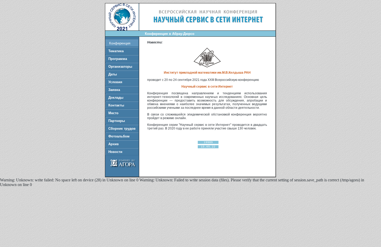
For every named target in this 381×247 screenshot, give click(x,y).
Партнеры (116, 121)
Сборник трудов (122, 128)
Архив (113, 144)
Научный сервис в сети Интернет (207, 86)
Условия (115, 82)
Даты (112, 74)
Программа (117, 59)
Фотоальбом (119, 136)
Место (113, 113)
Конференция (119, 43)
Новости (115, 152)
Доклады (115, 97)
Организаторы (120, 66)
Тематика (116, 51)
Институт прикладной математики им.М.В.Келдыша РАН (207, 72)
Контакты (116, 105)
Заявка (114, 90)
